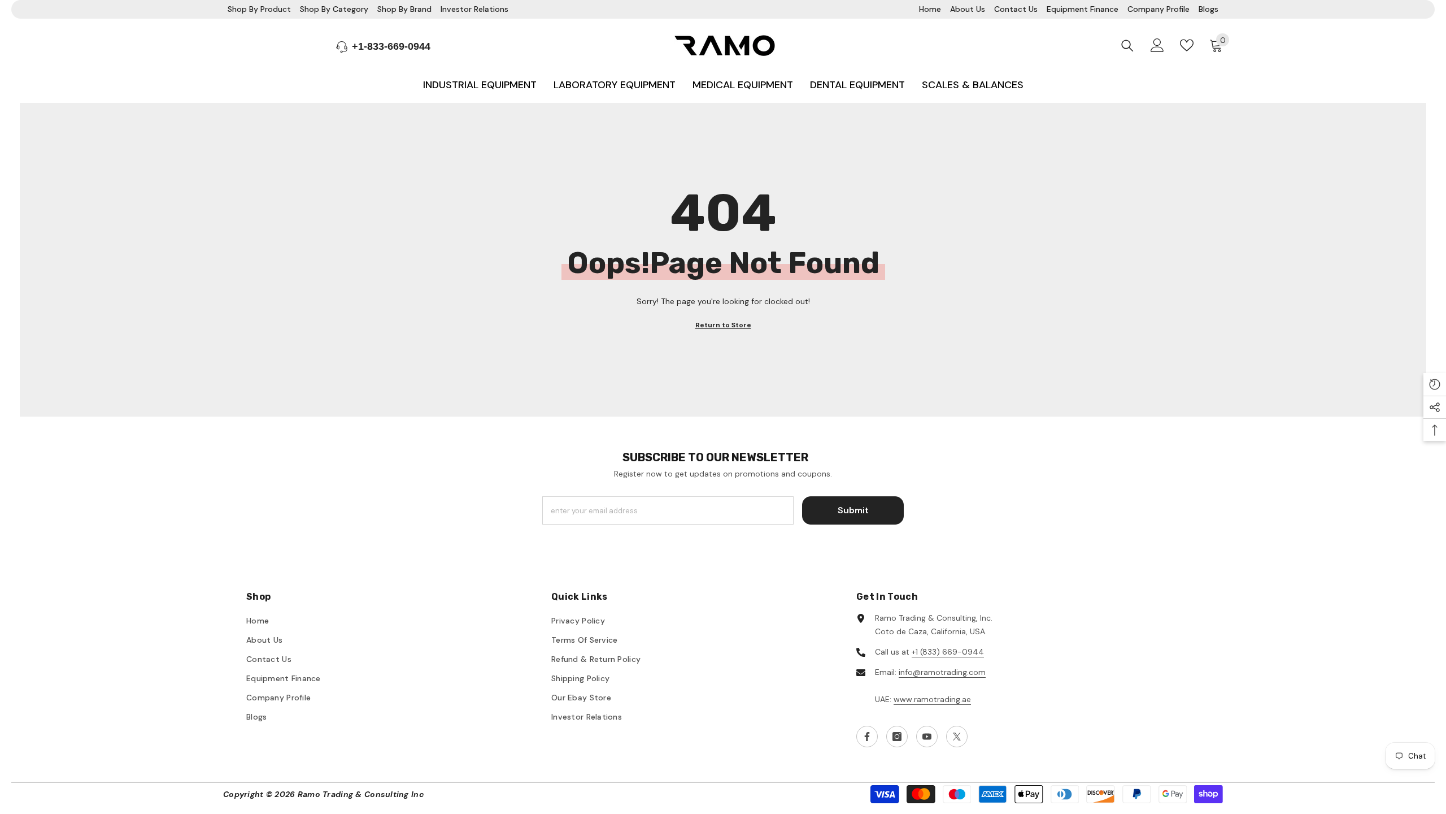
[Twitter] (957, 736)
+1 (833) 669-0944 (948, 652)
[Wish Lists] (1187, 45)
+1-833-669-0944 (391, 46)
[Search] (1127, 45)
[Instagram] (897, 736)
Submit (853, 510)
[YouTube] (927, 736)
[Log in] (1157, 45)
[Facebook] (867, 736)
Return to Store (723, 325)
